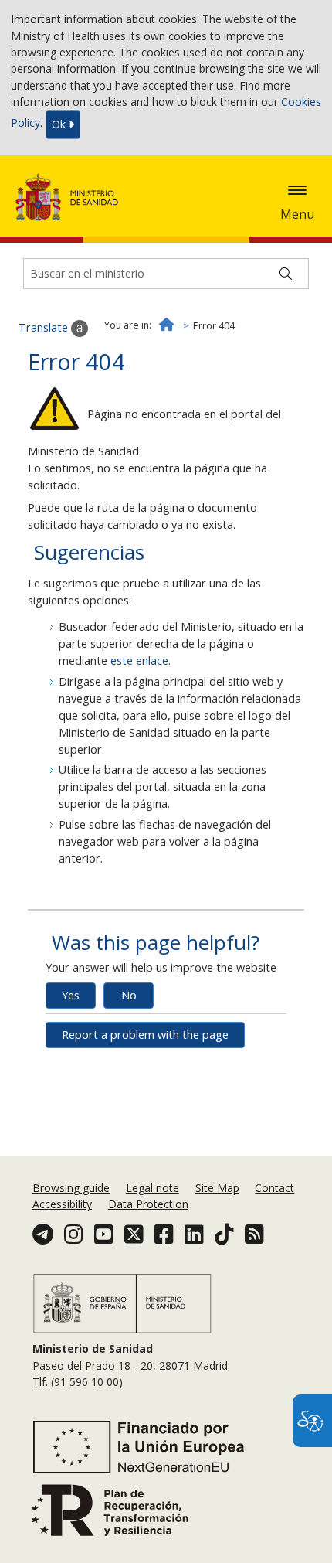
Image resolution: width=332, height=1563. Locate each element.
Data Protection (148, 1204)
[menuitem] (72, 1187)
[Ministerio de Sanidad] (72, 197)
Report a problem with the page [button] (145, 1034)
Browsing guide (71, 1187)
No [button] (129, 995)
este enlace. (140, 660)
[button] (297, 190)
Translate (45, 327)
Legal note (152, 1187)
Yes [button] (71, 995)
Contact (274, 1187)
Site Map (217, 1187)
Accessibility (62, 1204)
